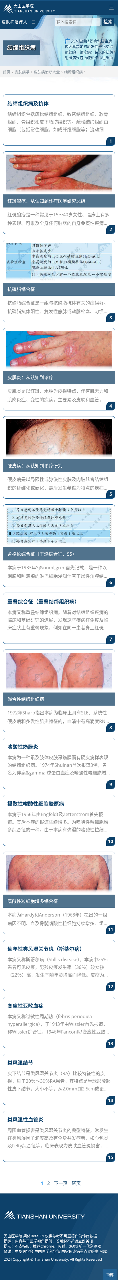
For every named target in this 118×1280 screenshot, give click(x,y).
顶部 (110, 1275)
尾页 (76, 1183)
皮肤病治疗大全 (14, 24)
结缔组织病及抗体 (28, 103)
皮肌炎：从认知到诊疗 (30, 377)
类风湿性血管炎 (25, 1119)
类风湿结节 (20, 1062)
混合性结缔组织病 (25, 699)
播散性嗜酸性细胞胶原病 (35, 803)
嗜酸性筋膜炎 (22, 746)
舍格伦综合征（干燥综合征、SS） (42, 554)
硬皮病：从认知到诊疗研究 (34, 466)
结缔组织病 (73, 71)
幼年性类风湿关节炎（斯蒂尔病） (46, 948)
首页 (6, 71)
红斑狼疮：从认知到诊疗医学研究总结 (46, 201)
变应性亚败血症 (25, 1005)
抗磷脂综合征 (21, 289)
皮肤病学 (22, 71)
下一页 (61, 1183)
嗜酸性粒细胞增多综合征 (32, 901)
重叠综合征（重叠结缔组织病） (43, 601)
